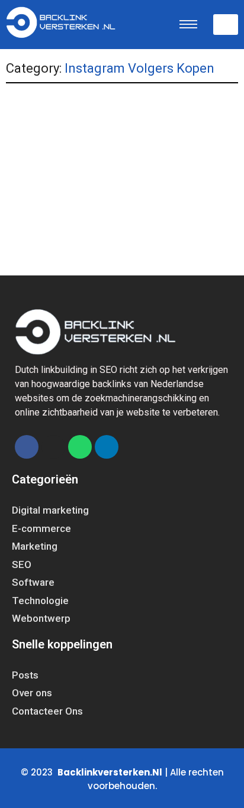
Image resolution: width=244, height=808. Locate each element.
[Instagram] (53, 447)
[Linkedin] (106, 447)
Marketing (117, 165)
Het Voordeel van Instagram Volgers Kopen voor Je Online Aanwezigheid (116, 190)
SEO (158, 165)
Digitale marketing (49, 165)
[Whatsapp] (80, 447)
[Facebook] (26, 447)
